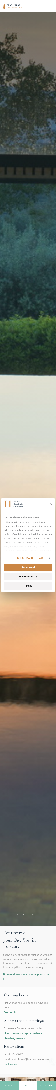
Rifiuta (28, 585)
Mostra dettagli (32, 558)
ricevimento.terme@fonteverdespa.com (26, 1059)
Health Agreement (14, 1038)
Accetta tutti (28, 567)
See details (10, 1012)
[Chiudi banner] (51, 504)
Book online (10, 1064)
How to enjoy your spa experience (23, 1033)
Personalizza (26, 576)
